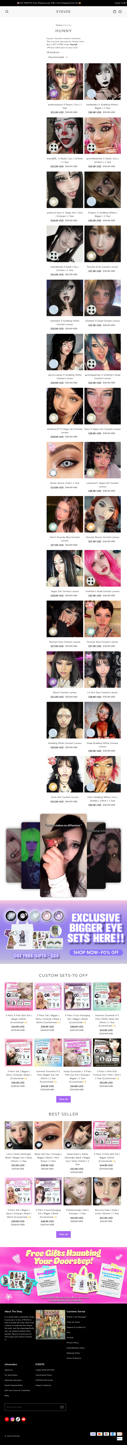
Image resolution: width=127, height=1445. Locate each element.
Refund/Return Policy (76, 1348)
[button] (63, 855)
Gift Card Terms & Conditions (17, 1390)
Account (70, 1337)
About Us (9, 1370)
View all (63, 1099)
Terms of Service (74, 1358)
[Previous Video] (12, 855)
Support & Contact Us (76, 1327)
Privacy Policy (73, 1343)
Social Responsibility (14, 1385)
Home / (60, 25)
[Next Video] (114, 855)
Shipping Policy (73, 1353)
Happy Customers (43, 1385)
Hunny (67, 25)
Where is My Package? (76, 1317)
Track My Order (73, 1322)
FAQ (68, 1332)
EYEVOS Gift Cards (44, 1380)
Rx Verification (11, 1375)
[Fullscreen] (82, 818)
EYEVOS (63, 11)
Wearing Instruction (13, 1380)
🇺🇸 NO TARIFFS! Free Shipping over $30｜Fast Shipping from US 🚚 (49, 3)
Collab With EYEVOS (45, 1370)
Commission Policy (44, 1375)
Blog (7, 1395)
